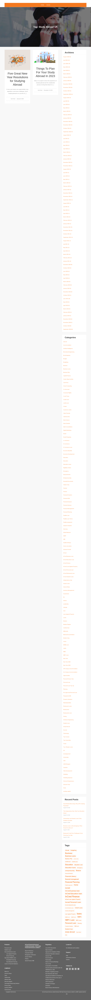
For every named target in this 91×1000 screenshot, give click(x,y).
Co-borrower (66, 389)
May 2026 (65, 67)
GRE (64, 539)
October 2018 (66, 325)
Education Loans (67, 464)
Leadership (66, 604)
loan (64, 610)
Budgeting (65, 362)
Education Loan (78, 864)
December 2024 (67, 121)
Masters (65, 621)
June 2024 (65, 142)
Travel (64, 743)
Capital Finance (67, 375)
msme (64, 641)
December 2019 (67, 291)
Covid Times (66, 396)
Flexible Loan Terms (68, 518)
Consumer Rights (67, 392)
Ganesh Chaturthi (67, 525)
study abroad (70, 932)
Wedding (65, 774)
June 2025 (65, 104)
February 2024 (66, 155)
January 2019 (66, 315)
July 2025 (65, 101)
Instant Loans (66, 583)
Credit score (75, 861)
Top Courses (66, 736)
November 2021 (67, 230)
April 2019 (65, 305)
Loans (64, 617)
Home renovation (67, 546)
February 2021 (66, 257)
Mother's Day (66, 638)
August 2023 (66, 169)
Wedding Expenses (67, 777)
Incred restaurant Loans (70, 905)
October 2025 (66, 90)
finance (78, 870)
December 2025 (67, 84)
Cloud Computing (67, 386)
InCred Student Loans (68, 576)
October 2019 (66, 295)
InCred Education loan (73, 894)
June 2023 (65, 176)
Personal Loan (66, 682)
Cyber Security (66, 413)
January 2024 (66, 159)
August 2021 (66, 240)
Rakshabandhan (67, 702)
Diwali (64, 433)
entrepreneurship (70, 870)
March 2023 (66, 182)
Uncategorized (66, 753)
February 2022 (66, 220)
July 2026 (65, 60)
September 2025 (67, 94)
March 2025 (66, 111)
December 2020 (67, 264)
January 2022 (66, 223)
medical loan (66, 627)
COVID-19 (67, 861)
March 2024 (66, 152)
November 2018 (67, 322)
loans (79, 914)
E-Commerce (66, 444)
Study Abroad (66, 726)
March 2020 (66, 281)
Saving (65, 716)
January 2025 (66, 118)
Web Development (67, 771)
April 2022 (65, 213)
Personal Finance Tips (68, 679)
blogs (48, 5)
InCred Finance (66, 563)
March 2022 (66, 216)
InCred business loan (72, 891)
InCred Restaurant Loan (69, 573)
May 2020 (65, 274)
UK (64, 750)
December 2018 (67, 319)
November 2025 (67, 87)
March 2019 (66, 308)
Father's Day (66, 484)
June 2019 (65, 298)
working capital (67, 791)
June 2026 (65, 63)
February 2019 (66, 312)
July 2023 (65, 172)
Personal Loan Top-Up (68, 685)
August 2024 (66, 135)
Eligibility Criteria (67, 467)
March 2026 (66, 73)
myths (64, 648)
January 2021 (66, 261)
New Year (65, 658)
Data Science (66, 420)
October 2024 (66, 128)
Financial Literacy (67, 505)
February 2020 (66, 285)
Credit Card (66, 399)
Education (65, 457)
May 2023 (65, 179)
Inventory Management (68, 590)
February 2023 (66, 186)
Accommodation (67, 345)
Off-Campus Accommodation (70, 668)
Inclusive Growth (67, 549)
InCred (13, 98)
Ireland (65, 600)
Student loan (69, 929)
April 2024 (65, 148)
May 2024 (65, 145)
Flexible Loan (66, 515)
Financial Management (68, 508)
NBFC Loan (66, 655)
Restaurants (66, 709)
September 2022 (67, 199)
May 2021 (65, 247)
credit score (66, 403)
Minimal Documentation (68, 634)
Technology (66, 733)
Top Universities (67, 740)
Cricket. (65, 406)
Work (64, 788)
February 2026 (66, 77)
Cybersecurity (66, 416)
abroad (65, 341)
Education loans (70, 867)
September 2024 (67, 131)
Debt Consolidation (67, 426)
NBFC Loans (78, 920)
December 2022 (67, 193)
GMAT (64, 535)
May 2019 (65, 302)
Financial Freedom (67, 495)
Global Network (67, 532)
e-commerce (66, 440)
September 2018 (67, 329)
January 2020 (66, 288)
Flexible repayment (67, 522)
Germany (65, 529)
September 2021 (67, 237)
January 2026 (66, 80)
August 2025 (66, 97)
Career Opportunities (68, 379)
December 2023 (67, 162)
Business (65, 365)
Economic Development (68, 454)
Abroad (67, 850)
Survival (65, 730)
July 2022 (65, 206)
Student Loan (66, 723)
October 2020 (66, 268)
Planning (65, 689)
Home (76, 885)
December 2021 (67, 227)
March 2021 (66, 254)
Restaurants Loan (67, 713)
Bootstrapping (66, 355)
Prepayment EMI (67, 696)
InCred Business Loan (68, 556)
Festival (65, 488)
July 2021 (65, 244)
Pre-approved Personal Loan (70, 692)
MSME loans (73, 917)
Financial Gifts (66, 498)
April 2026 (65, 70)
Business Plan (66, 372)
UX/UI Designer (66, 764)
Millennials (65, 631)
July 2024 (65, 138)
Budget (65, 358)
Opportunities (66, 675)
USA (64, 760)
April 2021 (65, 251)
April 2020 (65, 278)
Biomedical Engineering (68, 352)
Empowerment (66, 474)
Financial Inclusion (67, 501)
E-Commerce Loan (67, 447)
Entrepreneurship (67, 478)
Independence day (67, 580)
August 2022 (66, 203)
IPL (64, 597)
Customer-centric (67, 409)
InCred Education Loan (68, 559)
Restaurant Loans (67, 706)
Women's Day (66, 784)
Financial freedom (69, 873)
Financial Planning (67, 512)
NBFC (64, 651)
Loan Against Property (68, 614)
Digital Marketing (67, 430)
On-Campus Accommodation (70, 672)
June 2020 (65, 271)
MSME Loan (66, 644)
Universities (66, 757)
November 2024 (67, 125)
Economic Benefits (67, 450)
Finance (65, 491)
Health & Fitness (67, 542)
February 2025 (66, 114)
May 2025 (65, 108)
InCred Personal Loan (68, 570)
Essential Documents (68, 481)
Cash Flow (65, 382)
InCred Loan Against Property (70, 566)
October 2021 (66, 234)
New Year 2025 (66, 665)
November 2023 (67, 165)
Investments (66, 593)
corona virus (76, 858)
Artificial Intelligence (68, 348)
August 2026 (66, 56)
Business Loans (67, 369)
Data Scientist (66, 423)
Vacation (65, 767)
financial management (72, 879)
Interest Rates (66, 587)
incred (67, 888)
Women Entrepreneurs (68, 781)
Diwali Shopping (67, 437)
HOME (42, 5)
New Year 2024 (66, 662)
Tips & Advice (78, 932)
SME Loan (76, 926)
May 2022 (65, 210)
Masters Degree (67, 624)
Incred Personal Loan (73, 902)
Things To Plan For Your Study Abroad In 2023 (45, 72)
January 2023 (66, 189)
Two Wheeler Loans (68, 747)
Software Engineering (68, 719)
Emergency (66, 471)
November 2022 (67, 196)
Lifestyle (65, 607)
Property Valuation (67, 699)
